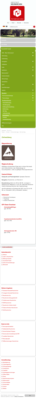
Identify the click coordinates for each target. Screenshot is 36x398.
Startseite (26, 23)
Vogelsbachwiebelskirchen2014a (13, 219)
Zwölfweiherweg (7, 119)
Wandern (4, 93)
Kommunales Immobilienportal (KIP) (11, 333)
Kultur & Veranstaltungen (9, 262)
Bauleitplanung (6, 362)
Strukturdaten (6, 384)
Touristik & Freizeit (6, 49)
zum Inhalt (4, 44)
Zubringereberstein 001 (10, 231)
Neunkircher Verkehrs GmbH (9, 305)
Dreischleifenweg (7, 102)
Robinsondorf (5, 73)
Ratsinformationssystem (8, 378)
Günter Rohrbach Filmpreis (9, 331)
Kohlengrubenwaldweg (8, 107)
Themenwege (5, 98)
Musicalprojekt (6, 338)
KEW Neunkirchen (7, 302)
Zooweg (5, 117)
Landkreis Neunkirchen (8, 336)
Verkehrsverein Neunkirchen (9, 300)
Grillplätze (4, 64)
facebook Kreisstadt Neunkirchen (10, 290)
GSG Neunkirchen (7, 310)
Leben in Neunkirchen (8, 256)
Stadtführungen (6, 87)
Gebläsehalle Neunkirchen (9, 329)
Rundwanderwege (6, 100)
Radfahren (4, 70)
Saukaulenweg (6, 113)
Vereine (4, 386)
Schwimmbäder (5, 76)
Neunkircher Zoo (7, 295)
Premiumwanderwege (7, 95)
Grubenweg (5, 58)
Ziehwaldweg (6, 115)
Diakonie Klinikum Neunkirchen (10, 307)
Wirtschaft (5, 264)
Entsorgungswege (7, 366)
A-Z (8, 23)
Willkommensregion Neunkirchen (10, 341)
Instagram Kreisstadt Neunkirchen (10, 293)
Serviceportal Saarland (8, 326)
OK (30, 395)
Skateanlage (5, 79)
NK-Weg (5, 111)
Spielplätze (4, 81)
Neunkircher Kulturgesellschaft (10, 297)
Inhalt (13, 23)
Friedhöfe (5, 370)
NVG (11, 183)
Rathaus (5, 254)
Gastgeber (4, 61)
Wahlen (4, 388)
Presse (4, 376)
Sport (3, 84)
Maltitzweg (5, 109)
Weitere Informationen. (19, 396)
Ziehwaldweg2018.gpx (10, 207)
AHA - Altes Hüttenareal (8, 53)
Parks (3, 67)
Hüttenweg (4, 56)
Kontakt (19, 23)
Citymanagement (7, 364)
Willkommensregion (6, 123)
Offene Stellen (6, 374)
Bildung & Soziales (7, 258)
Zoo (3, 126)
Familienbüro (6, 368)
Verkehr (3, 90)
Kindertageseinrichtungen (9, 372)
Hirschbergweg (6, 105)
